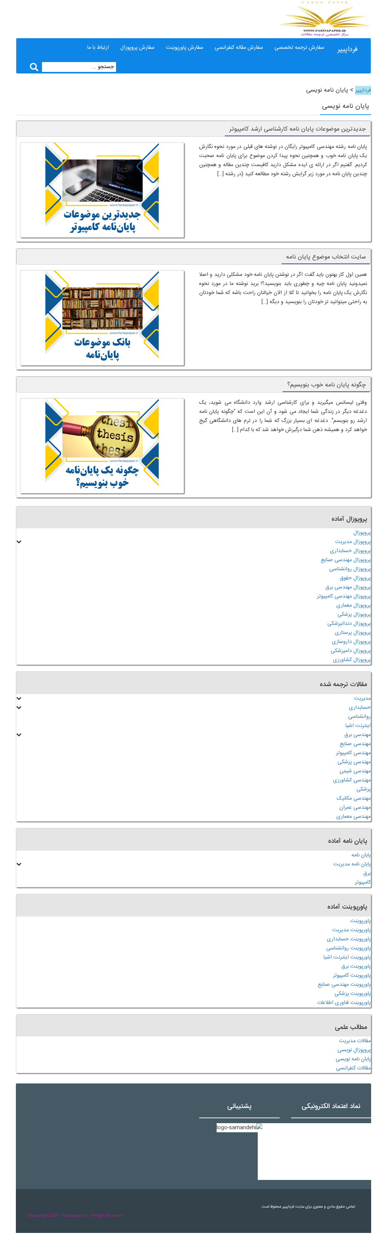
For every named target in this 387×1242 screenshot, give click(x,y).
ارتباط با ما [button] (98, 47)
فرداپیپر (347, 49)
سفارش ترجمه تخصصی (299, 47)
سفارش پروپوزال (137, 47)
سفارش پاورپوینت (184, 47)
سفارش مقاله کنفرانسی (239, 47)
